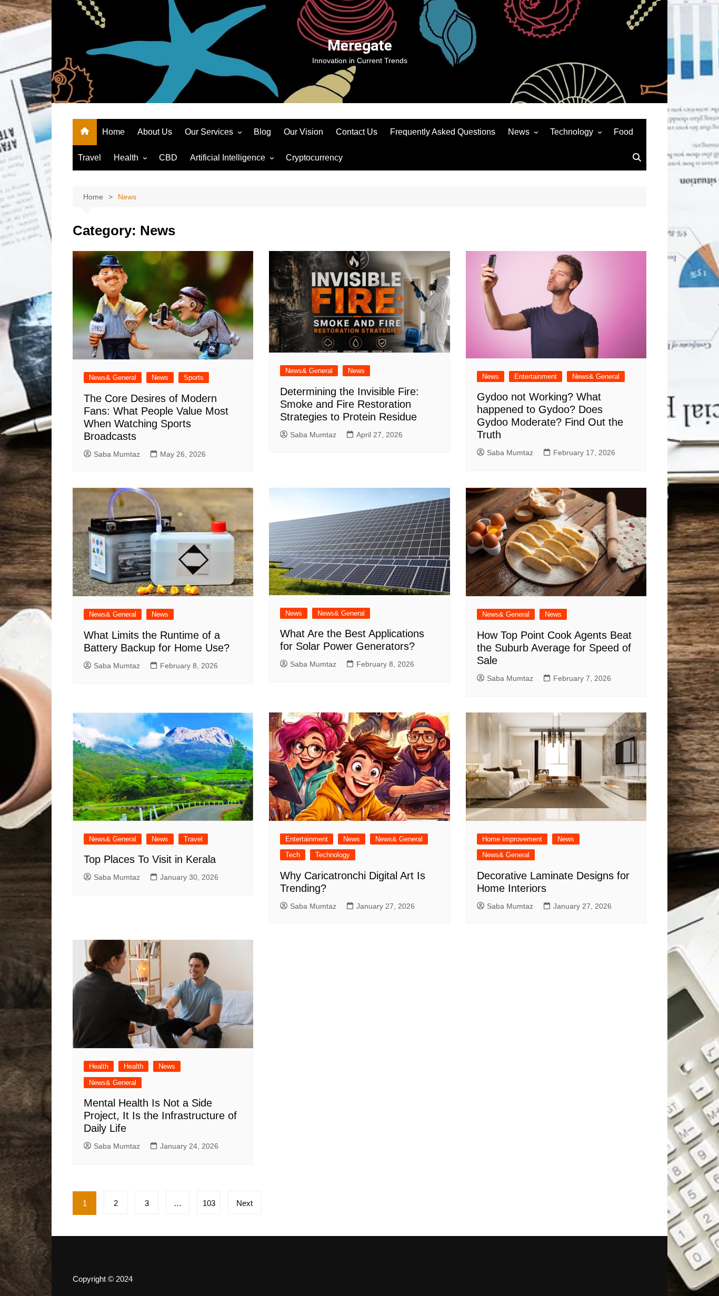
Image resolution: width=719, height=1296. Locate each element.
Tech (292, 855)
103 (209, 1203)
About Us (154, 131)
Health (126, 157)
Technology (571, 131)
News (519, 131)
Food (623, 131)
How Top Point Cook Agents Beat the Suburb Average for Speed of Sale (554, 647)
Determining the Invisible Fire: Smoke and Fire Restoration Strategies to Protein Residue (349, 404)
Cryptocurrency (314, 157)
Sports (194, 377)
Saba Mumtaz (117, 454)
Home (113, 131)
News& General (112, 377)
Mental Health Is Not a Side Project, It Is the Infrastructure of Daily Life (160, 1115)
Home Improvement (512, 839)
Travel (89, 157)
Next (244, 1203)
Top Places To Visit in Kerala (150, 859)
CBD (168, 157)
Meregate (359, 45)
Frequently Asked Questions (442, 131)
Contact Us (356, 131)
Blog (262, 131)
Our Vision (303, 131)
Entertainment (535, 376)
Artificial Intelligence (227, 157)
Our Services (209, 131)
